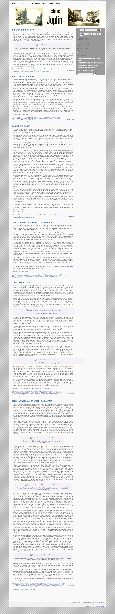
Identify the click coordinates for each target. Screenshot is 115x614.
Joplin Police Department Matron (46, 275)
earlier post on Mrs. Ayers (65, 267)
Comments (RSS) (100, 606)
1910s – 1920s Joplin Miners (88, 65)
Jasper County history (30, 392)
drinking (36, 68)
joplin (22, 584)
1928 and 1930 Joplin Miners (88, 68)
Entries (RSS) (88, 606)
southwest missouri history (57, 586)
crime (31, 117)
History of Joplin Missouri (50, 68)
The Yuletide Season (85, 70)
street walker (38, 276)
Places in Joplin (45, 71)
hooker (22, 392)
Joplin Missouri (19, 118)
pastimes (38, 71)
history (37, 274)
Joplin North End (28, 118)
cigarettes (38, 583)
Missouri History (41, 585)
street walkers (15, 588)
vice (26, 394)
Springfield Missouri (31, 119)
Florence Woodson (38, 117)
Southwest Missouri (29, 276)
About (22, 4)
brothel (32, 68)
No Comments (69, 119)
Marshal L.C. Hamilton (34, 393)
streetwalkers (48, 216)
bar (28, 68)
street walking (23, 588)
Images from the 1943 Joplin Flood (91, 63)
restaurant (49, 70)
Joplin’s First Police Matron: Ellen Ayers (32, 401)
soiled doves (22, 119)
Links (51, 4)
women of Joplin (38, 121)
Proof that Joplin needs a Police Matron (32, 222)
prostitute (31, 70)
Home (14, 4)
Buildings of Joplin (22, 71)
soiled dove (15, 119)
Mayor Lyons (33, 585)
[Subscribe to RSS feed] (90, 37)
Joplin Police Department (30, 275)
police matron (58, 275)
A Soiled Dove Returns (23, 76)
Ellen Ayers (32, 274)
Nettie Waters (54, 585)
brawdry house (36, 391)
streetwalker (41, 216)
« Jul (79, 52)
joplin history (19, 70)
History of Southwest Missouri (52, 214)
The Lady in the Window (23, 30)
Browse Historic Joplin (36, 4)
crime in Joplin (21, 121)
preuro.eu (102, 605)
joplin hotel (25, 70)
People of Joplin (29, 121)
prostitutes (37, 70)
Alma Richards (32, 583)
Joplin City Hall (28, 584)
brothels (47, 391)
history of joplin (40, 214)
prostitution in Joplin (34, 586)
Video (58, 4)
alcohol (30, 391)
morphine (43, 393)
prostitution (43, 70)
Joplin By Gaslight (21, 283)
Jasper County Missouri (54, 274)
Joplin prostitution (38, 118)
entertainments (31, 71)
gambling (41, 68)
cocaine (52, 391)
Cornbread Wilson (21, 126)
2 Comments (70, 71)
